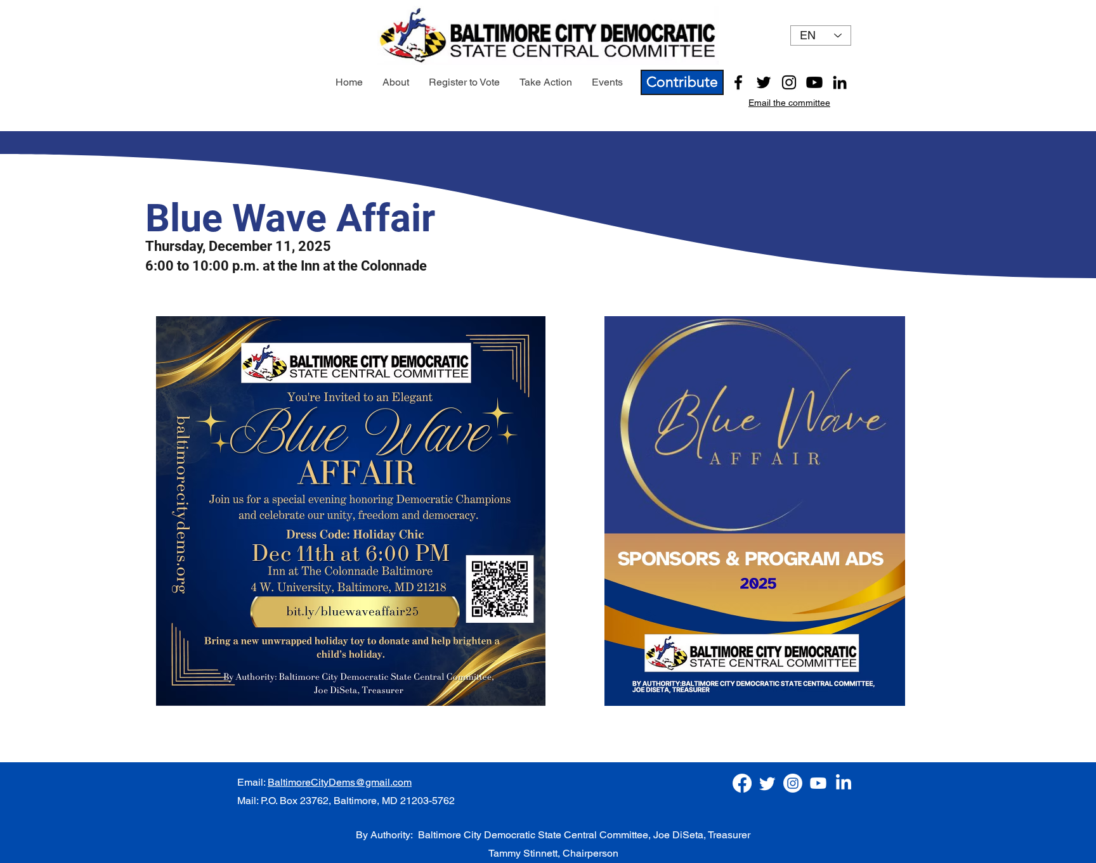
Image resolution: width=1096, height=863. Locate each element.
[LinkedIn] (839, 82)
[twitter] (763, 82)
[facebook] (738, 82)
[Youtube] (814, 82)
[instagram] (789, 82)
